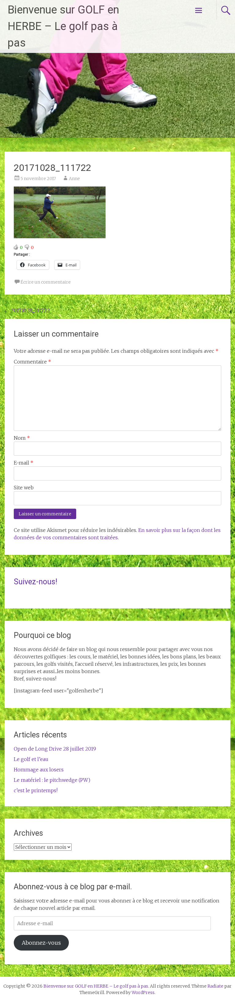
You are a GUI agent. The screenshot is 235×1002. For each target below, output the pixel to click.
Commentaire (32, 362)
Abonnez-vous (41, 942)
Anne (74, 178)
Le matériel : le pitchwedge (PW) (52, 780)
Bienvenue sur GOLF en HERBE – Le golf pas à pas (63, 26)
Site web (24, 487)
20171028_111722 (27, 310)
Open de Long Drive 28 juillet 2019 (55, 749)
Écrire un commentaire (46, 282)
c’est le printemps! (36, 790)
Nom (22, 438)
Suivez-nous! (35, 581)
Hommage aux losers (39, 770)
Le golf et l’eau (31, 759)
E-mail (23, 463)
